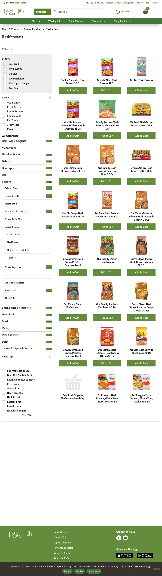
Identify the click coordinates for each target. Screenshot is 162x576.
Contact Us (60, 532)
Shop (4, 29)
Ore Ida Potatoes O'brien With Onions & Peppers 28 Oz (73, 125)
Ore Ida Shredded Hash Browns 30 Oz (73, 81)
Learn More (94, 571)
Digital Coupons (62, 542)
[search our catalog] (54, 12)
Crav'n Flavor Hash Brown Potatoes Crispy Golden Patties (141, 307)
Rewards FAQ (61, 558)
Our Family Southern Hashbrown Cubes (107, 305)
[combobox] (42, 12)
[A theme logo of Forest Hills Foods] (14, 11)
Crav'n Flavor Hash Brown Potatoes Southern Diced (73, 262)
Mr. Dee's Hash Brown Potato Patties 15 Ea (141, 124)
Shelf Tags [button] (7, 356)
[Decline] (156, 569)
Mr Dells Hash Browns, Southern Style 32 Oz (107, 215)
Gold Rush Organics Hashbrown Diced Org (72, 396)
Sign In (93, 2)
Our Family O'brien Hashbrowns (107, 260)
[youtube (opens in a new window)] (125, 539)
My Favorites (143, 2)
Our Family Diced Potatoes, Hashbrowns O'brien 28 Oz (107, 353)
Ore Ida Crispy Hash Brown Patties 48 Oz (73, 215)
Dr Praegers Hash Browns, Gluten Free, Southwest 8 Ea (141, 398)
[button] (49, 141)
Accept (67, 571)
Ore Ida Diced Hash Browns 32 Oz (107, 81)
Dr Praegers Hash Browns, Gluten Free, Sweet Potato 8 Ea (107, 398)
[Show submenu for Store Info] (105, 21)
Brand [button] (5, 97)
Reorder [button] (125, 11)
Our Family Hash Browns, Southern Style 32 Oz (107, 171)
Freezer (15, 29)
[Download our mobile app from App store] (124, 555)
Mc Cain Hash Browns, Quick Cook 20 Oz (141, 351)
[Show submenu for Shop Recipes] (130, 21)
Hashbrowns (52, 29)
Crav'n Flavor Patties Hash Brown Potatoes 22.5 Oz (141, 262)
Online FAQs (60, 537)
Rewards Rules (62, 553)
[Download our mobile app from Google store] (145, 555)
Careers (156, 2)
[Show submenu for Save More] (83, 21)
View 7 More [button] (27, 415)
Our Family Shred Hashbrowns (73, 305)
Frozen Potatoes (33, 29)
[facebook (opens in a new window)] (118, 539)
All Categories (10, 135)
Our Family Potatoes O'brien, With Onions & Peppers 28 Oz (141, 216)
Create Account (106, 2)
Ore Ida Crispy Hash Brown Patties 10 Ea (141, 169)
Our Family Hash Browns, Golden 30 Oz (72, 169)
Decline (79, 571)
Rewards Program (64, 547)
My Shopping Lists (125, 2)
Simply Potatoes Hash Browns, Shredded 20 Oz (107, 125)
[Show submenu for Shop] (39, 21)
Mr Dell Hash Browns (141, 80)
